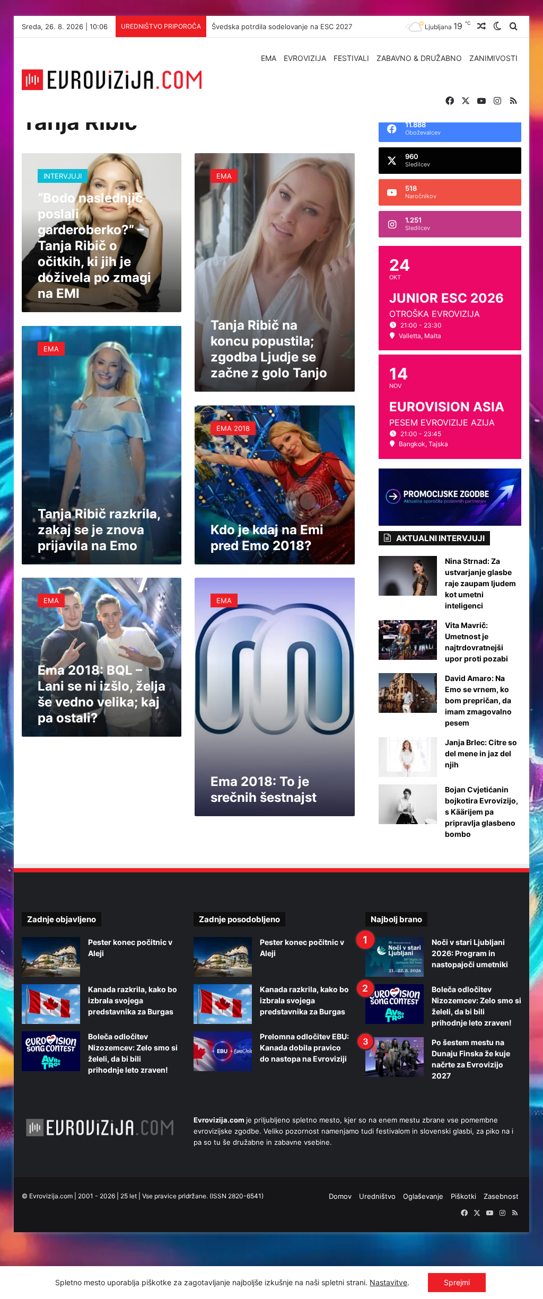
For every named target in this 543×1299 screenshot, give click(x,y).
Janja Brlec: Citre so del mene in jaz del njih (481, 753)
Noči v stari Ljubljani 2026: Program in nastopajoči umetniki (470, 953)
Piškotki (463, 1196)
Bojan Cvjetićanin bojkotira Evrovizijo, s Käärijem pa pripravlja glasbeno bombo (481, 811)
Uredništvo (377, 1196)
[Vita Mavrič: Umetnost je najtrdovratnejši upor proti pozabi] (408, 640)
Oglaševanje (423, 1196)
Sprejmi (457, 1282)
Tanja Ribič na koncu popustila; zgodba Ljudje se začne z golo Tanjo (269, 349)
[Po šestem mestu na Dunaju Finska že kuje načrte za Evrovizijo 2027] (394, 1057)
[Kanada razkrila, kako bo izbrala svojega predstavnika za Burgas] (51, 1004)
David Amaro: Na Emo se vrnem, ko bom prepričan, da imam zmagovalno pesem (478, 700)
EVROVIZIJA (305, 58)
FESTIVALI (351, 58)
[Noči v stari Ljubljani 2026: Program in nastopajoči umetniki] (394, 957)
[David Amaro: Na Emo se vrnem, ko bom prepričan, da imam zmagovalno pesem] (408, 693)
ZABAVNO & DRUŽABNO (419, 58)
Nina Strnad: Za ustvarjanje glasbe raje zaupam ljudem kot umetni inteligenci (480, 583)
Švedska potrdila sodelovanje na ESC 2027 (282, 26)
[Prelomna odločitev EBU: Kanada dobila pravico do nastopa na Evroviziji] (223, 1051)
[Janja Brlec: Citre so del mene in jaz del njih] (408, 757)
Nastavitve (388, 1282)
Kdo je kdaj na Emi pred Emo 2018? (267, 537)
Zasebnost (501, 1196)
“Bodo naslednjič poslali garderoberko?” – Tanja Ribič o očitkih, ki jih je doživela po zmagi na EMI (94, 245)
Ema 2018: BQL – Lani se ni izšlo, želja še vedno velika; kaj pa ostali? (101, 694)
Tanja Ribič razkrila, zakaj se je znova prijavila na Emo (99, 529)
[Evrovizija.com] (112, 80)
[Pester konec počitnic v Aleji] (51, 957)
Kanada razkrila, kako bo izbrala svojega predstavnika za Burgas (132, 1000)
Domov (340, 1196)
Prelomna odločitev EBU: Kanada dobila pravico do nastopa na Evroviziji (304, 1047)
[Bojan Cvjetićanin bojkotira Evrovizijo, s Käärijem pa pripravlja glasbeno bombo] (408, 804)
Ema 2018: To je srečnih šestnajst (264, 789)
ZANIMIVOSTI (493, 58)
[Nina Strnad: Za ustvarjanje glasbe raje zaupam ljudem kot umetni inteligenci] (408, 576)
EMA (268, 58)
